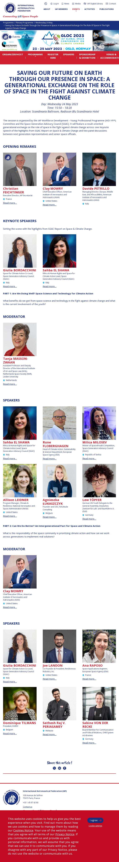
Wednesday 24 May (44, 22)
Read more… (10, 202)
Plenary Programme (24, 22)
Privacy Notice (64, 834)
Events (16, 36)
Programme (8, 22)
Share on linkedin (59, 768)
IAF (19, 7)
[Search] (45, 3)
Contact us (27, 807)
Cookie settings (95, 825)
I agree (94, 820)
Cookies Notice (23, 830)
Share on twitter (54, 768)
